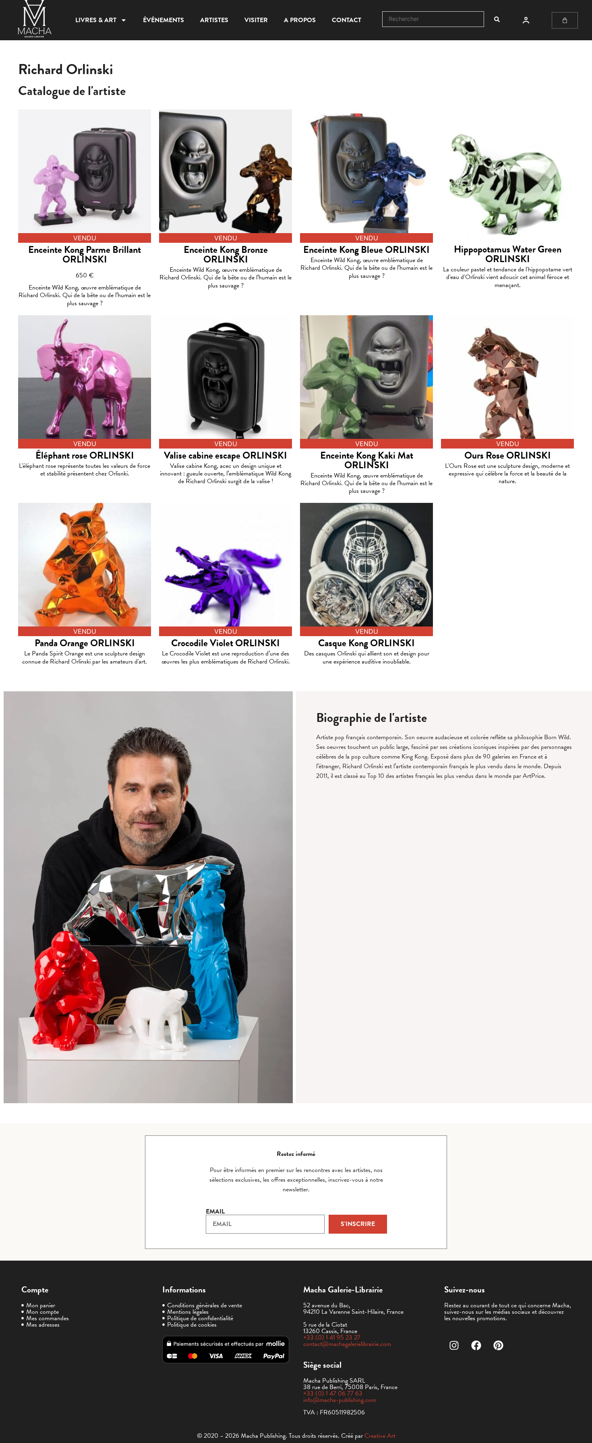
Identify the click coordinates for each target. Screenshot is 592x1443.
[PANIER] (565, 20)
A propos (300, 20)
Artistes (214, 20)
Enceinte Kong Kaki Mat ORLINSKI (366, 460)
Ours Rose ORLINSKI (507, 455)
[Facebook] (476, 1345)
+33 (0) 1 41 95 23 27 (331, 1337)
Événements (163, 20)
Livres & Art (95, 20)
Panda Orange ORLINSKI (85, 643)
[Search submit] (497, 19)
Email (215, 1211)
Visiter (256, 20)
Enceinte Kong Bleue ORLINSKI (366, 249)
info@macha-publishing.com (339, 1400)
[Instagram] (454, 1345)
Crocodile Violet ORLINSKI (225, 643)
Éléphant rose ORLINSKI (84, 455)
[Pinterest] (499, 1345)
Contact (346, 20)
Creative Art (379, 1436)
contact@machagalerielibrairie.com (347, 1344)
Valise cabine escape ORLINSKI (225, 455)
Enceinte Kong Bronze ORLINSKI (226, 254)
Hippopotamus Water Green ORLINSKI (507, 254)
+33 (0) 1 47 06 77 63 (332, 1393)
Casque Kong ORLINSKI (366, 643)
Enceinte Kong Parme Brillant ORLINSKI (84, 254)
